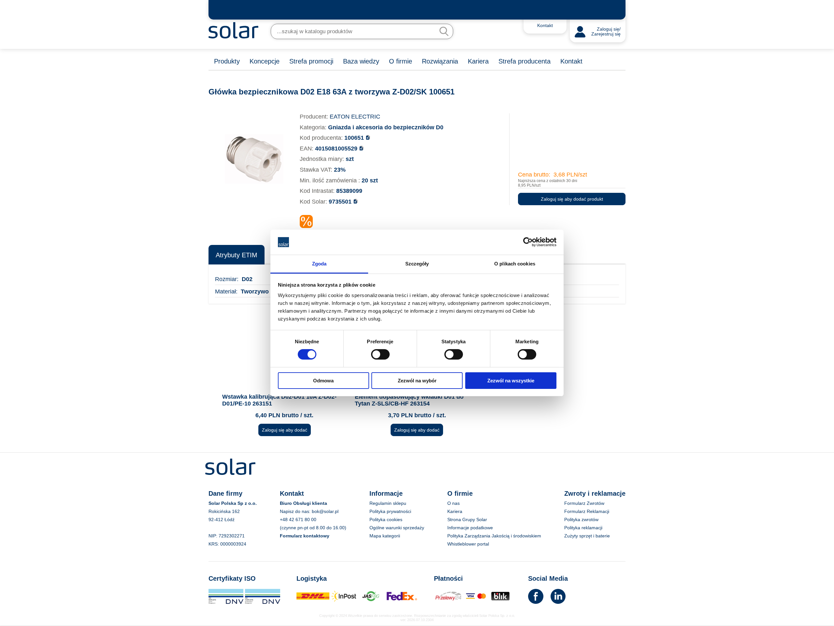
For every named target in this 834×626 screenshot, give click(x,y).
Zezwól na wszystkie (510, 380)
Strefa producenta (524, 61)
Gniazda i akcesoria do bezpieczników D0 (385, 127)
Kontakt (571, 61)
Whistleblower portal (468, 544)
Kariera (478, 61)
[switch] (380, 354)
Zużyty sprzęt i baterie (587, 535)
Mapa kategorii (384, 535)
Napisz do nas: (296, 511)
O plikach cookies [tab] (514, 263)
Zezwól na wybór (417, 380)
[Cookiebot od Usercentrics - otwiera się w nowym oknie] (527, 242)
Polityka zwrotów (581, 519)
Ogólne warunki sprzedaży (396, 527)
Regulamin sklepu (387, 503)
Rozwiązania (440, 61)
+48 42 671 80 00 (298, 519)
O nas (453, 503)
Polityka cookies (385, 519)
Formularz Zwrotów (584, 503)
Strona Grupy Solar (467, 519)
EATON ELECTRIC (355, 116)
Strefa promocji (311, 61)
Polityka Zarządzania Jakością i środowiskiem (494, 535)
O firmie (400, 61)
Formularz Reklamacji (586, 511)
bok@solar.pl (325, 511)
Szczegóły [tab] (417, 263)
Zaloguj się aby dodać (284, 430)
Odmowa (323, 380)
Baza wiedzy (361, 61)
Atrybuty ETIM (236, 255)
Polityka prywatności (390, 511)
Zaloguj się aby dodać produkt (572, 199)
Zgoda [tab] (319, 263)
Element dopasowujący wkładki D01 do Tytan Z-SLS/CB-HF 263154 (409, 400)
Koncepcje (265, 61)
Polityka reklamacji (583, 527)
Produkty (227, 61)
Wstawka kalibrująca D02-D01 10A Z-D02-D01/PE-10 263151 (279, 400)
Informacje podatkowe (470, 527)
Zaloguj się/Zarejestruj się (606, 32)
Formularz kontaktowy (304, 535)
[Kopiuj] (368, 137)
